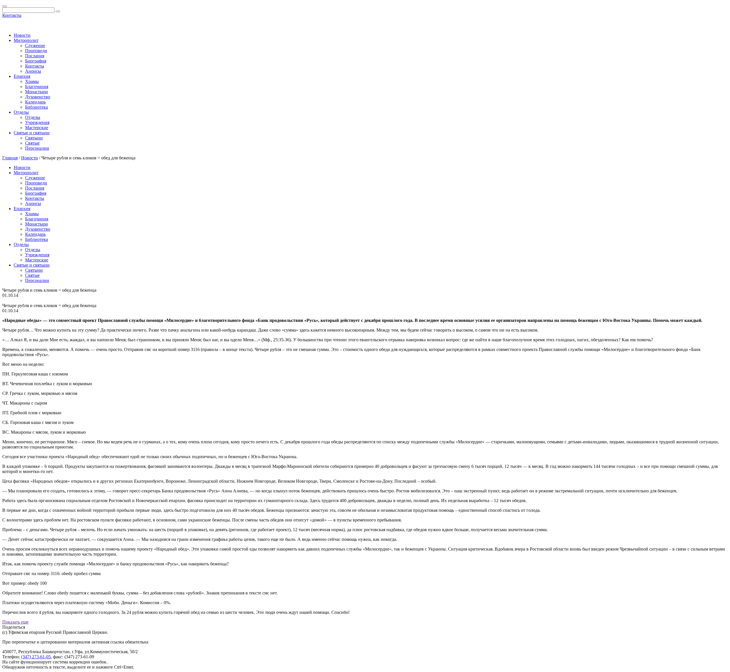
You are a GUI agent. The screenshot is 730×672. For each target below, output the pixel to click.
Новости (22, 35)
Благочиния (36, 86)
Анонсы (33, 71)
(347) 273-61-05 (36, 656)
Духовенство (37, 96)
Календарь (35, 102)
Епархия (22, 76)
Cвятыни (34, 137)
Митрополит (26, 40)
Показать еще (15, 622)
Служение (35, 45)
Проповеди (36, 50)
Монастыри (36, 91)
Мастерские (36, 127)
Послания (34, 55)
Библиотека (36, 107)
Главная (10, 157)
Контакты (11, 15)
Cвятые (32, 143)
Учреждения (37, 122)
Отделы (21, 112)
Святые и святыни (32, 132)
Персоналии (37, 148)
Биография (35, 60)
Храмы (32, 81)
